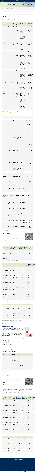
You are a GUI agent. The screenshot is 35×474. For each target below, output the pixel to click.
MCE (3, 356)
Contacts (3, 467)
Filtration (16, 8)
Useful (3, 465)
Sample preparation (10, 8)
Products (3, 463)
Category (4, 12)
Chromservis (4, 8)
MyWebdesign (26, 471)
